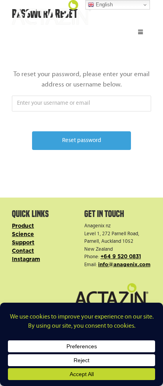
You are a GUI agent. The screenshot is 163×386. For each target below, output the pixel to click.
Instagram (26, 259)
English (103, 5)
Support (23, 243)
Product (23, 226)
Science (23, 234)
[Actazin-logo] (51, 3)
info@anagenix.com (124, 264)
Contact (23, 251)
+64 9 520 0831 (120, 256)
